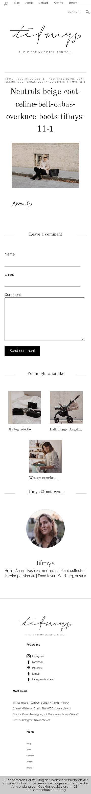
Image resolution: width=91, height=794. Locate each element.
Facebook (37, 662)
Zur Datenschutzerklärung (46, 790)
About (29, 3)
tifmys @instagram (46, 492)
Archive (58, 3)
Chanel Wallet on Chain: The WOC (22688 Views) (42, 708)
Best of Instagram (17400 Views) (31, 720)
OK (76, 786)
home (9, 79)
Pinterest (37, 668)
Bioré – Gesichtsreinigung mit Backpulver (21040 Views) (45, 714)
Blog (16, 3)
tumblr (36, 673)
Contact (43, 3)
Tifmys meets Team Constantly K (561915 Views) (41, 702)
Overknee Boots (31, 79)
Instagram (37, 656)
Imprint (73, 3)
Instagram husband (43, 679)
